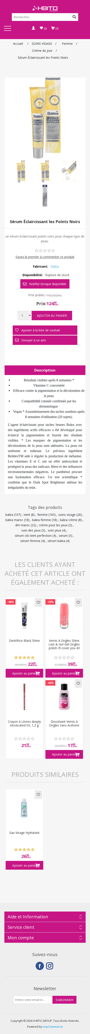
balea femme (41, 520)
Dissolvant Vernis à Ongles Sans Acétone (64, 723)
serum (63, 535)
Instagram (50, 966)
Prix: (41, 303)
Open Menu (7, 29)
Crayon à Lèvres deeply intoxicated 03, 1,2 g (24, 723)
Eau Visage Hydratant (24, 833)
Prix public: (36, 295)
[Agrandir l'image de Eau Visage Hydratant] (24, 808)
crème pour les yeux (53, 525)
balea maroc (14, 520)
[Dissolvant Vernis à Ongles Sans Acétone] (64, 697)
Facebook (40, 966)
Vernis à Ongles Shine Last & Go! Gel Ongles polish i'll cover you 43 (64, 644)
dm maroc (22, 525)
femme (42, 515)
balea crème (68, 520)
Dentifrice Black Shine (24, 641)
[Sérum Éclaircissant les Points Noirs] (21, 171)
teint (27, 515)
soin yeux (54, 530)
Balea (55, 266)
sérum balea (56, 541)
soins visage (67, 515)
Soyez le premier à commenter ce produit (45, 257)
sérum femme (30, 541)
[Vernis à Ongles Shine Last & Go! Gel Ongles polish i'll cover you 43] (64, 616)
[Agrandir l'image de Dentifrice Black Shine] (24, 616)
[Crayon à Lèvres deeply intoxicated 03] (24, 697)
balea (9, 515)
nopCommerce (53, 1027)
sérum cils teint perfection (33, 535)
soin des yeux (31, 530)
